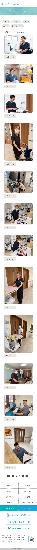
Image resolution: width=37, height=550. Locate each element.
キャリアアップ (9, 497)
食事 (24, 22)
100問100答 (27, 491)
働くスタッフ (16, 26)
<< (8, 476)
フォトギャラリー (27, 502)
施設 (4, 26)
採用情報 (27, 497)
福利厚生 (9, 491)
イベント (14, 22)
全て (4, 22)
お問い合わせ (28, 508)
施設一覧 (9, 502)
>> (27, 476)
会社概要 (9, 485)
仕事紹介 (27, 485)
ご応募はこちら (9, 508)
